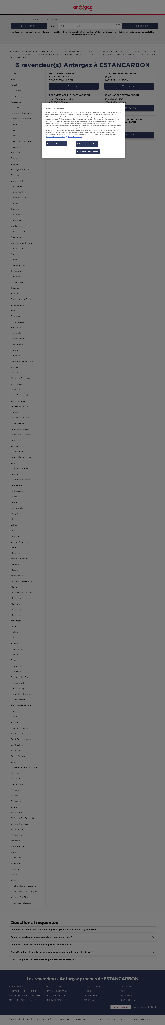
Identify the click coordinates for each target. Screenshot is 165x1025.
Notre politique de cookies (55, 137)
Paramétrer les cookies (56, 144)
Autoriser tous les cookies (87, 151)
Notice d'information (75, 137)
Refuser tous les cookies (87, 144)
